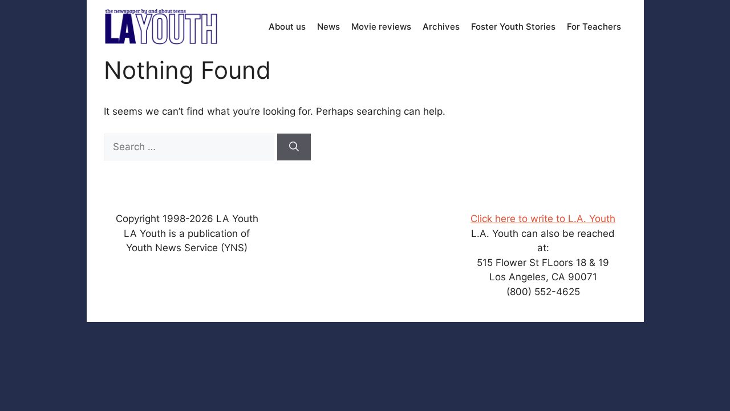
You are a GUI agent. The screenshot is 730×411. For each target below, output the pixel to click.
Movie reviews (381, 26)
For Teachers (594, 26)
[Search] (294, 147)
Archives (441, 26)
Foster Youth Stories (513, 26)
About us (287, 26)
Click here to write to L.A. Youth (543, 218)
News (328, 26)
